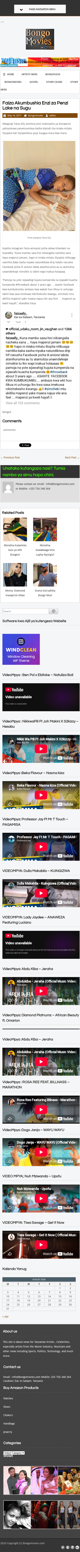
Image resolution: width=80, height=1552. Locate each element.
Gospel (34, 82)
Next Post (72, 457)
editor (52, 115)
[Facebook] (72, 1547)
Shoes (6, 1406)
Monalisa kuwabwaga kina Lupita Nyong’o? (45, 550)
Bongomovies (13, 82)
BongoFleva (52, 74)
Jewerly (7, 1431)
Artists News (29, 74)
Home (10, 74)
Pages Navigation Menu (42, 9)
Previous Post (10, 457)
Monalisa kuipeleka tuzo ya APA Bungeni (15, 550)
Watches (8, 1398)
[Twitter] (68, 1547)
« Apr (5, 1316)
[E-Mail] (63, 1547)
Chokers (8, 1415)
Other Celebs (54, 82)
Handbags (9, 1423)
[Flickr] (77, 1547)
